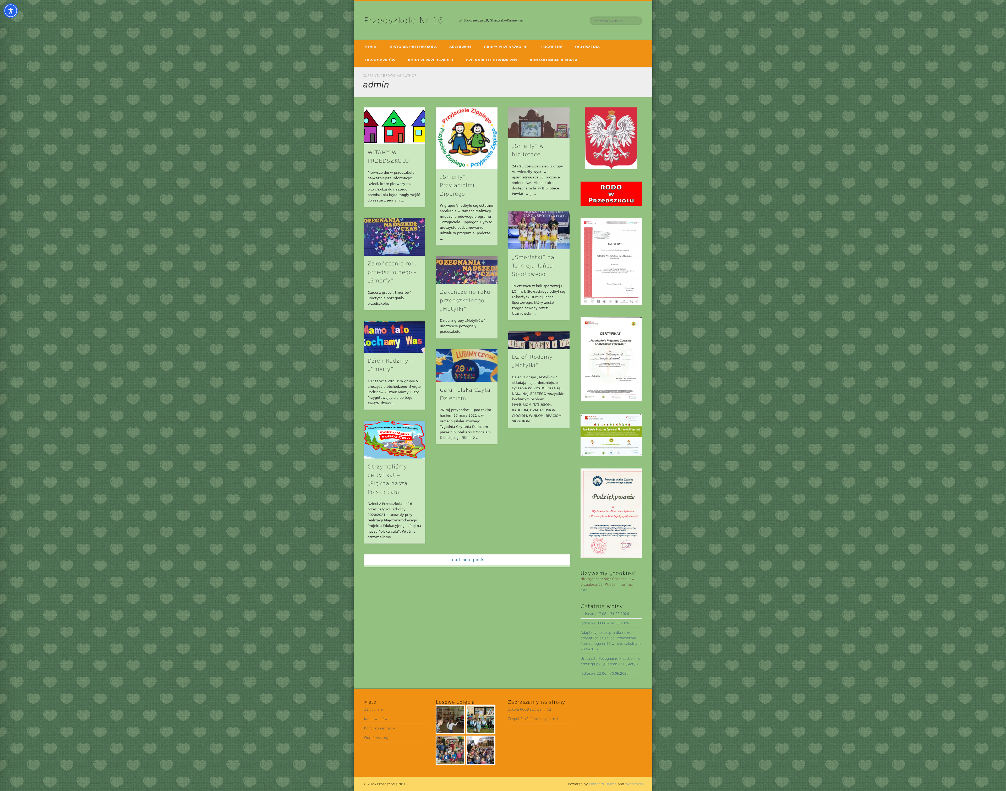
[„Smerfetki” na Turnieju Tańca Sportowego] (539, 230)
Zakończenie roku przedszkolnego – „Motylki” (465, 300)
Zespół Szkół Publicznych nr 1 (533, 719)
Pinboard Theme (603, 784)
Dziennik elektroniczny (491, 60)
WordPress (634, 784)
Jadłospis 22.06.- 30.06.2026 (604, 673)
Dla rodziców (380, 60)
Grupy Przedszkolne (506, 47)
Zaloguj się (373, 709)
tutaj (584, 590)
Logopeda (551, 47)
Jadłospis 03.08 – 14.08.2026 (605, 623)
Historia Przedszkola (413, 47)
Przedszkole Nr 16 (403, 20)
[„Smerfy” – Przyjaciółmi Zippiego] (466, 138)
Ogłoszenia (587, 47)
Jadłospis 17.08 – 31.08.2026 (605, 614)
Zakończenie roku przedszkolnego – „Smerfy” (393, 272)
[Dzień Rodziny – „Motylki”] (539, 340)
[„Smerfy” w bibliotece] (539, 122)
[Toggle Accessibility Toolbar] (11, 11)
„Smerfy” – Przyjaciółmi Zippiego (457, 185)
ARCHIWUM (460, 47)
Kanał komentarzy (379, 728)
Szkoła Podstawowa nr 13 (529, 709)
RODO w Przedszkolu (430, 60)
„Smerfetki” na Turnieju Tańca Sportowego (533, 265)
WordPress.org (376, 738)
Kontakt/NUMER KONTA (553, 60)
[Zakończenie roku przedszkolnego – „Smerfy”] (394, 237)
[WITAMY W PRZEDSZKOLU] (394, 125)
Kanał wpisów (375, 719)
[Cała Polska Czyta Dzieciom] (466, 365)
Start (371, 47)
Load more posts (467, 560)
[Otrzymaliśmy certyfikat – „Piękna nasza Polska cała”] (394, 440)
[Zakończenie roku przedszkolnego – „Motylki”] (466, 270)
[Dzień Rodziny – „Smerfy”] (394, 337)
